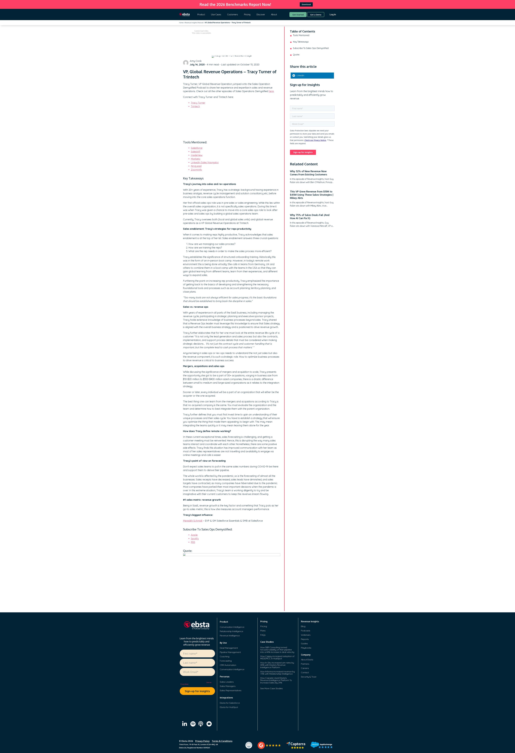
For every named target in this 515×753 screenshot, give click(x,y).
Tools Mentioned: (301, 35)
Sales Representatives (230, 690)
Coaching (224, 656)
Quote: (296, 54)
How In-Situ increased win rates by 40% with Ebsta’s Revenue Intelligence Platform (277, 665)
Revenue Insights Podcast (194, 23)
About (274, 14)
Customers (232, 14)
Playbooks (306, 647)
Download (306, 4)
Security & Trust (308, 676)
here (271, 91)
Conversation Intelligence (232, 627)
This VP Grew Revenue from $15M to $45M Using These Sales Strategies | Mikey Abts (311, 194)
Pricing (247, 14)
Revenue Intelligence (230, 635)
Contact (305, 672)
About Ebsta (307, 659)
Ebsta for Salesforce (230, 703)
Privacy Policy (202, 741)
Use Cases (216, 14)
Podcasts (305, 630)
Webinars (305, 635)
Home (181, 23)
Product (201, 14)
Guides (304, 643)
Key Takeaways (301, 41)
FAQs (263, 635)
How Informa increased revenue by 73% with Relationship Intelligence (277, 672)
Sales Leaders (227, 681)
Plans (263, 630)
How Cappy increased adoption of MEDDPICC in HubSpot (277, 657)
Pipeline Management (230, 652)
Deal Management (229, 648)
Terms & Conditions (222, 741)
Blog (303, 626)
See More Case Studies (271, 688)
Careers (305, 668)
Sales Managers (228, 686)
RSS (193, 542)
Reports (305, 639)
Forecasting (226, 660)
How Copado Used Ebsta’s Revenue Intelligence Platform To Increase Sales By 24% (276, 680)
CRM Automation (228, 665)
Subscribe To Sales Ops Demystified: (311, 48)
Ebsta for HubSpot (229, 707)
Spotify (195, 538)
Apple (194, 534)
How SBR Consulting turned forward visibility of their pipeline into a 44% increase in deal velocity (277, 649)
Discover (260, 14)
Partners (305, 663)
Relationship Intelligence (231, 631)
